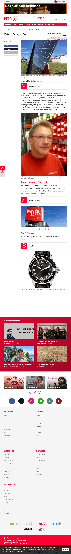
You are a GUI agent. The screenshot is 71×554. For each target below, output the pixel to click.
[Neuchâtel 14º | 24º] (34, 15)
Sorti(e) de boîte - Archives (37, 30)
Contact (6, 510)
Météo (38, 463)
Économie (6, 423)
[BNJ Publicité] (14, 523)
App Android (59, 401)
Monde (5, 420)
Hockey (38, 418)
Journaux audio (7, 429)
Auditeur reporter (8, 435)
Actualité (8, 24)
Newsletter (6, 513)
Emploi (38, 471)
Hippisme (39, 432)
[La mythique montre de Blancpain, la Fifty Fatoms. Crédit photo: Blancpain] (44, 269)
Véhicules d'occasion (41, 454)
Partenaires (6, 502)
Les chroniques (7, 457)
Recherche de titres (8, 460)
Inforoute (39, 468)
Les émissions (22, 30)
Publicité (6, 496)
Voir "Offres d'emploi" (14, 382)
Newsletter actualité (8, 438)
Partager (9, 45)
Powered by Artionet (9, 543)
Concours (6, 477)
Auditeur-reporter (61, 1)
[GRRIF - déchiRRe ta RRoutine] (28, 529)
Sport (14, 24)
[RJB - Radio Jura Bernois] (28, 523)
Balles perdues (9, 341)
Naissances (6, 465)
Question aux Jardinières (9, 468)
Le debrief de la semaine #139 (47, 341)
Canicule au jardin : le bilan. (46, 364)
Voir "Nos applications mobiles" (57, 382)
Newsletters (41, 401)
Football (38, 415)
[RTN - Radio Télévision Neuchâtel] (42, 523)
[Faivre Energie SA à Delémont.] (44, 216)
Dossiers (6, 432)
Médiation (6, 505)
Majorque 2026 (49, 24)
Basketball (39, 420)
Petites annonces (41, 465)
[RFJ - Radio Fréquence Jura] (56, 523)
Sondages (6, 474)
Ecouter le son (34, 86)
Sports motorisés (40, 438)
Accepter (65, 549)
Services (40, 24)
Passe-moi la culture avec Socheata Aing (18, 364)
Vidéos (34, 24)
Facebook (12, 401)
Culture (6, 426)
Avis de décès (40, 474)
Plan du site (23, 540)
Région (5, 415)
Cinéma (38, 457)
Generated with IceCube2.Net (21, 543)
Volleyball (39, 423)
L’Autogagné (7, 471)
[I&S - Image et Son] (42, 529)
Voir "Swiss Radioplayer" (35, 382)
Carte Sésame (7, 493)
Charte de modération (9, 507)
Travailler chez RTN (8, 499)
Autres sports (40, 440)
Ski (37, 429)
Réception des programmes (10, 490)
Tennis (38, 435)
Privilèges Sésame (41, 460)
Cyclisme (39, 426)
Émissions (21, 24)
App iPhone (50, 401)
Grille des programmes (9, 463)
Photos (28, 24)
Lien (8, 52)
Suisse (5, 418)
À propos (6, 487)
